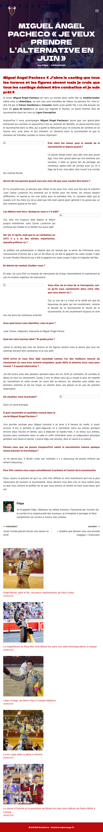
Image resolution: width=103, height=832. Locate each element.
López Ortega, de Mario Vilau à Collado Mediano (29, 700)
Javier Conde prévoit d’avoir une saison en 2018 (26, 530)
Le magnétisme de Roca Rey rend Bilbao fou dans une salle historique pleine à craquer (50, 646)
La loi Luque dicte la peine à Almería (22, 754)
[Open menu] (97, 11)
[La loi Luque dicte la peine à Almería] (51, 730)
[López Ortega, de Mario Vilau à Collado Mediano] (51, 676)
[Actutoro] (12, 11)
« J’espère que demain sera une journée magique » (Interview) (78, 530)
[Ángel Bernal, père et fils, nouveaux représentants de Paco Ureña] (51, 568)
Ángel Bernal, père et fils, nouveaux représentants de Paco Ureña (38, 592)
